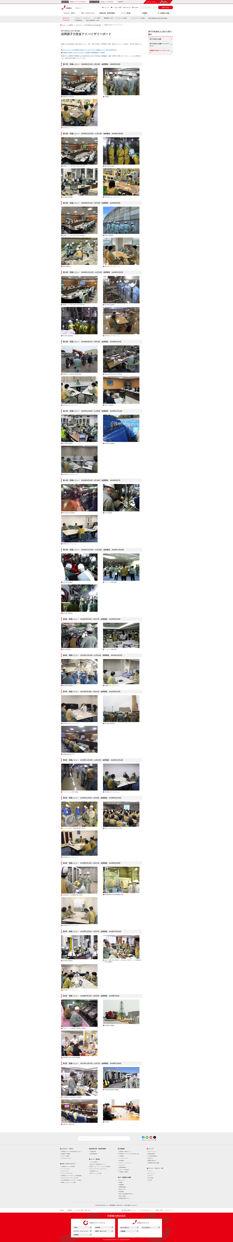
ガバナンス (66, 18)
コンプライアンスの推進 (138, 18)
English (136, 7)
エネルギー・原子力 (69, 13)
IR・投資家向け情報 (163, 13)
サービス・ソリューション (82, 1231)
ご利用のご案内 (159, 1210)
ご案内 (82, 1228)
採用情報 (69, 1210)
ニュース (106, 7)
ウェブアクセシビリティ (145, 1210)
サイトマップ (169, 1210)
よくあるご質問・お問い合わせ (121, 7)
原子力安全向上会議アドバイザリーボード (160, 45)
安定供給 (104, 1228)
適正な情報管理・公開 (92, 20)
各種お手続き (165, 7)
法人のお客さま (151, 1228)
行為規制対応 (78, 20)
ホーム (63, 25)
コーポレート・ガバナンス (82, 18)
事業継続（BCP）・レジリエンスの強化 (115, 18)
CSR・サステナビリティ (88, 13)
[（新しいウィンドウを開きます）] (93, 1223)
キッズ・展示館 (125, 13)
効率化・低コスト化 (104, 1231)
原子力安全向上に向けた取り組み (157, 18)
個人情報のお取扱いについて (129, 1210)
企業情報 (144, 13)
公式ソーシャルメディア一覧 (149, 1140)
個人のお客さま (129, 1228)
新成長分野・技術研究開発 (107, 13)
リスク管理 (97, 18)
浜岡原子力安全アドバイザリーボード (160, 51)
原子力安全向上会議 (155, 39)
